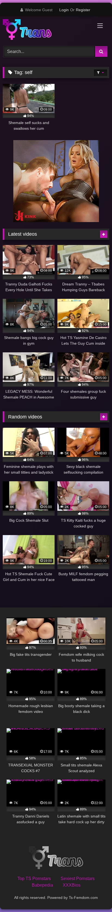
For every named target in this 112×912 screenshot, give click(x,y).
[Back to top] (95, 895)
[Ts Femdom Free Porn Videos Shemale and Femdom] (46, 30)
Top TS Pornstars (34, 878)
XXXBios (71, 885)
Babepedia (42, 885)
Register (83, 10)
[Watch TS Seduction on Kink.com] (56, 220)
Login (64, 10)
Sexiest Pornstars (78, 878)
